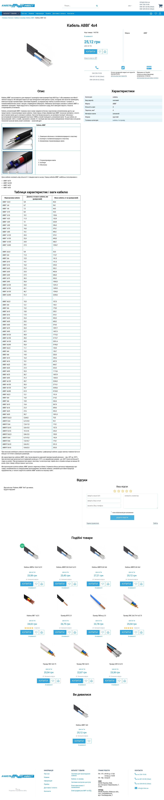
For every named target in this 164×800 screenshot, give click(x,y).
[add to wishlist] (99, 51)
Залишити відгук (33, 579)
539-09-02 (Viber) (147, 9)
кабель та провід (119, 120)
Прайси (48, 13)
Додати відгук (89, 58)
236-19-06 (144, 4)
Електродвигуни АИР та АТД (81, 791)
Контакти (70, 13)
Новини (31, 13)
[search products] (97, 5)
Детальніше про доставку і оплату (147, 78)
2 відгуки (37, 628)
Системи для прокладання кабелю (80, 774)
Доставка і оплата (59, 13)
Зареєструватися (93, 523)
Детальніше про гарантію (119, 76)
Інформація (40, 13)
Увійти (155, 523)
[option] (41, 57)
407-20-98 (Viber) (147, 7)
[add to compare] (105, 51)
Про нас (24, 13)
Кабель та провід (77, 779)
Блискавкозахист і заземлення (77, 786)
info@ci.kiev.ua (143, 788)
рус (129, 8)
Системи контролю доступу (81, 782)
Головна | (5, 18)
